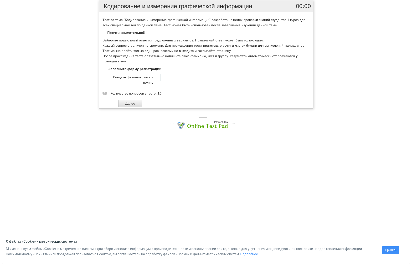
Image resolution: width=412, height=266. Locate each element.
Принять (390, 250)
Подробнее (249, 254)
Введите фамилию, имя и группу (133, 79)
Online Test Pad (207, 126)
